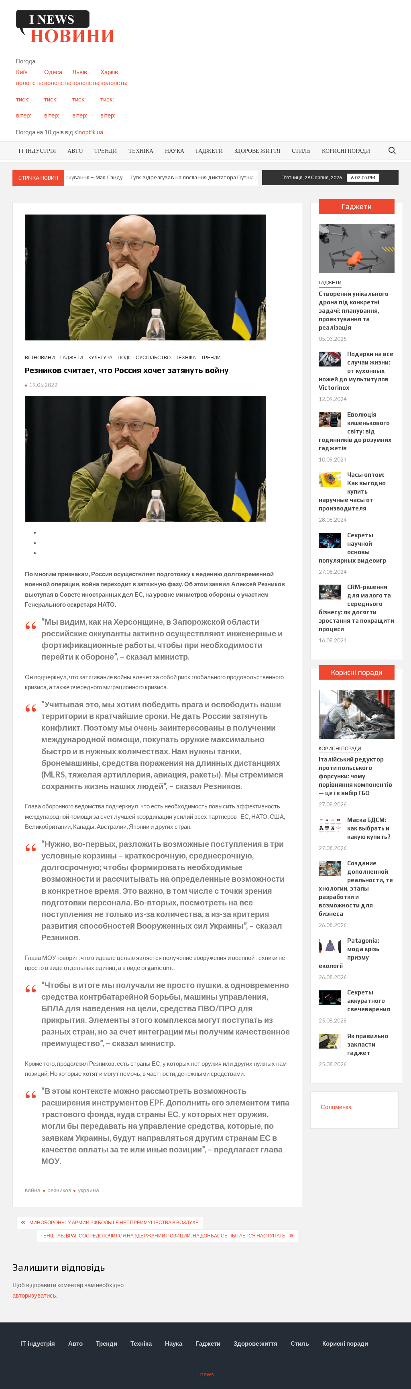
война (33, 1190)
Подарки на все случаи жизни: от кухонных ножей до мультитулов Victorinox (356, 370)
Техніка (140, 150)
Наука (174, 150)
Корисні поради (346, 150)
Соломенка (336, 1106)
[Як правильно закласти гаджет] (330, 1040)
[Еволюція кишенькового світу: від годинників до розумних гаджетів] (330, 418)
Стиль (301, 150)
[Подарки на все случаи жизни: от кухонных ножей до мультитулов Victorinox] (330, 358)
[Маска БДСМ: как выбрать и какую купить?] (330, 824)
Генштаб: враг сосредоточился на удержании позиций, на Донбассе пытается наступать (163, 1236)
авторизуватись (34, 1295)
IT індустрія (37, 150)
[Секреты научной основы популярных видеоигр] (330, 539)
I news (205, 1374)
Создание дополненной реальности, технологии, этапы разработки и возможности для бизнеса (356, 888)
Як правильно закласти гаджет (367, 1044)
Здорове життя (257, 150)
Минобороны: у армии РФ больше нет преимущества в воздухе (114, 1222)
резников (59, 1190)
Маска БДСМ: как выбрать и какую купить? (369, 828)
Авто (75, 150)
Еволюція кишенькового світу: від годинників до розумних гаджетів (355, 431)
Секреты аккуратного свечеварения (368, 1000)
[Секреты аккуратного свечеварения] (330, 996)
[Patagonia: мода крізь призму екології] (330, 944)
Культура (100, 357)
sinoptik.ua (88, 132)
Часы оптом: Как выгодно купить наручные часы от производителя (352, 491)
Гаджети (209, 150)
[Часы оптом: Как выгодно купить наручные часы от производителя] (330, 479)
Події (124, 357)
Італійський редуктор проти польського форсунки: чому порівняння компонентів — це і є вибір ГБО (355, 776)
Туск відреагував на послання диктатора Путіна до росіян (191, 177)
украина (88, 1190)
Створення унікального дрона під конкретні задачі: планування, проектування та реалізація (354, 310)
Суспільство (153, 357)
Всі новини (40, 357)
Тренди (105, 150)
